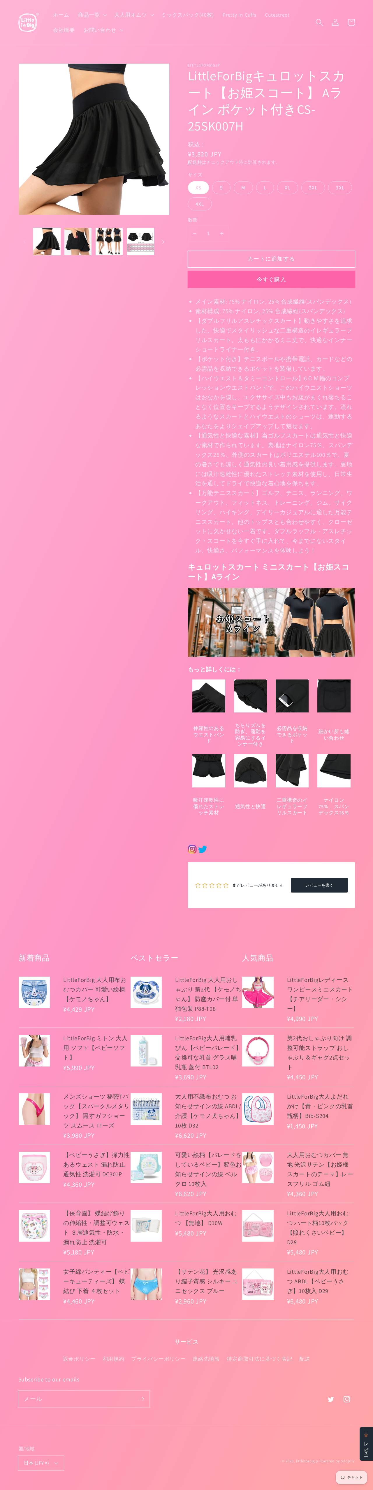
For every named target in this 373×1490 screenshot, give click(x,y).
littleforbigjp (307, 1460)
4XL (200, 204)
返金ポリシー (79, 1358)
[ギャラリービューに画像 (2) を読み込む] (78, 241)
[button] (92, 14)
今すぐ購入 (271, 279)
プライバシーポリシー (158, 1358)
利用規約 (113, 1358)
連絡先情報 (206, 1358)
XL (288, 187)
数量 (193, 220)
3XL (340, 187)
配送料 (195, 162)
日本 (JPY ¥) (36, 1463)
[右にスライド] (163, 241)
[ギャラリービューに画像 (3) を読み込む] (109, 241)
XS (199, 187)
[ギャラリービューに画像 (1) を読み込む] (47, 241)
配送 (304, 1358)
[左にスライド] (24, 241)
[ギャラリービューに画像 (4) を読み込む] (140, 241)
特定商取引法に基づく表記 (259, 1358)
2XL (313, 187)
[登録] (141, 1399)
